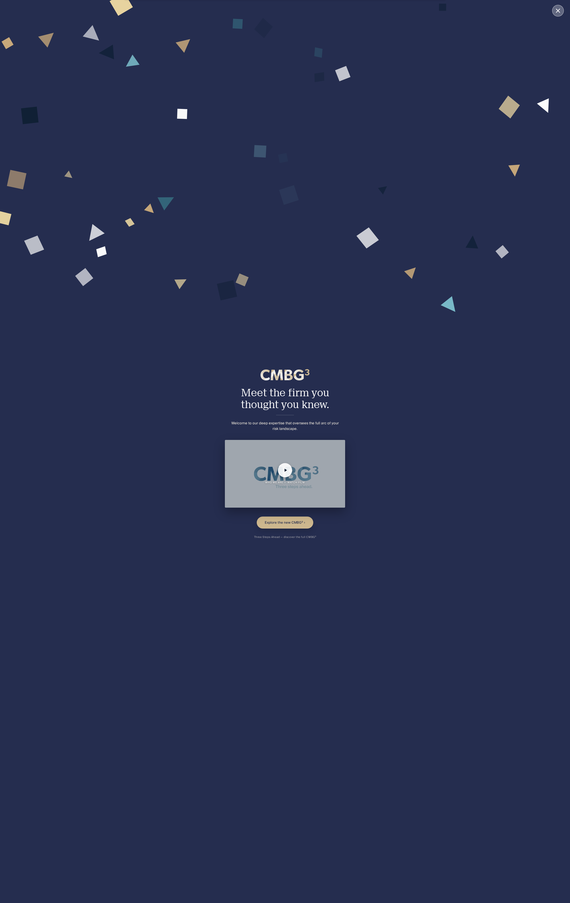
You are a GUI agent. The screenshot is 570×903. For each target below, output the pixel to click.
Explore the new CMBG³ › (285, 522)
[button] (285, 474)
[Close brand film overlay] (558, 10)
